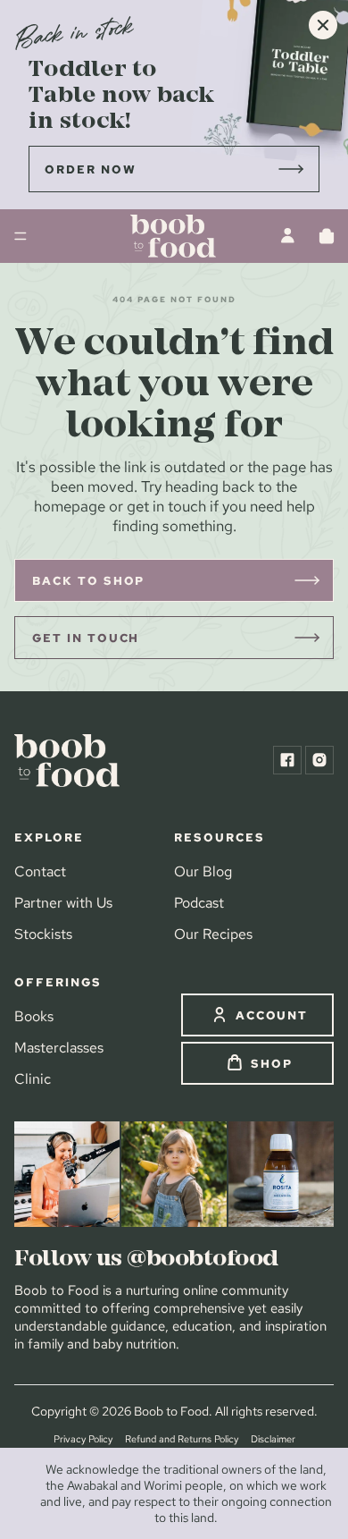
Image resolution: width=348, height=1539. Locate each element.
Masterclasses (59, 1047)
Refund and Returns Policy (181, 1439)
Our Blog (203, 871)
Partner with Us (63, 902)
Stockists (43, 934)
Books (34, 1016)
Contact (40, 871)
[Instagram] (319, 760)
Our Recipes (213, 934)
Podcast (199, 902)
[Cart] (326, 236)
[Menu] (20, 236)
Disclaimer (273, 1439)
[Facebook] (287, 760)
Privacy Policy (83, 1439)
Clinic (32, 1078)
